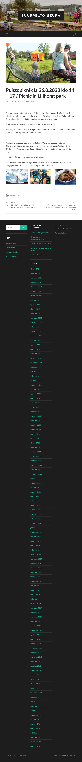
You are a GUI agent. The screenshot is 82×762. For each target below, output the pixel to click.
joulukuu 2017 (35, 666)
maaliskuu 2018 (36, 657)
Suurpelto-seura (41, 16)
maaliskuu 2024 (36, 371)
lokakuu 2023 (35, 389)
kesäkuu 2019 (35, 603)
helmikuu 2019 (35, 621)
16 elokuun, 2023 (13, 101)
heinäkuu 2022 (35, 447)
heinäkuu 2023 (35, 403)
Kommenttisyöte (12, 252)
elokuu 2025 (35, 309)
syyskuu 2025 (35, 304)
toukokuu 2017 (36, 693)
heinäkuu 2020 (35, 550)
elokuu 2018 (35, 639)
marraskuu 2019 (36, 581)
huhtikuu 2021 (35, 510)
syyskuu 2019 (35, 590)
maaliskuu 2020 (36, 568)
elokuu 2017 (35, 684)
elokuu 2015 (35, 746)
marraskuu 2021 (36, 483)
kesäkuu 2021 (35, 505)
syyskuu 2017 (35, 679)
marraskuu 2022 (36, 429)
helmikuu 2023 (35, 420)
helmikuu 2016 (35, 737)
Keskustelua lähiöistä (38, 255)
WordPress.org (11, 256)
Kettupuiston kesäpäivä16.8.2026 (37, 238)
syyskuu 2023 (35, 394)
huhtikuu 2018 (35, 653)
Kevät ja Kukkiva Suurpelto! (40, 244)
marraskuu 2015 (36, 742)
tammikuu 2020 (36, 577)
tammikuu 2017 (36, 710)
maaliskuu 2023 (36, 416)
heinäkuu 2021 (35, 501)
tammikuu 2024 (36, 380)
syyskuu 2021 (35, 492)
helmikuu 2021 (35, 519)
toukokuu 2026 (36, 278)
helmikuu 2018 (35, 661)
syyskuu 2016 (35, 724)
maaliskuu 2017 (36, 702)
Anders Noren (65, 755)
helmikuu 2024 (35, 376)
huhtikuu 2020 (35, 563)
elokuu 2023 (35, 398)
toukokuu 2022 (36, 456)
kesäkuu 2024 (35, 358)
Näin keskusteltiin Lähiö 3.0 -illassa (41, 249)
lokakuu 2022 (35, 434)
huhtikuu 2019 (35, 612)
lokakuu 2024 (35, 340)
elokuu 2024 (35, 349)
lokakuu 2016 (35, 719)
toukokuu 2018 (36, 648)
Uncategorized (15, 196)
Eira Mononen (29, 101)
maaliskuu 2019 (36, 617)
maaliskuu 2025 (36, 322)
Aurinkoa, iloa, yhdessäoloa (40, 233)
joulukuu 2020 (35, 528)
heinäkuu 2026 (35, 273)
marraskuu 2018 (36, 630)
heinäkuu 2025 (35, 313)
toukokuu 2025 (36, 318)
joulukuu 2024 (35, 331)
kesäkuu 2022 (35, 452)
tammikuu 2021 (36, 523)
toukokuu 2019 (36, 608)
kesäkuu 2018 (35, 644)
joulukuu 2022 (35, 425)
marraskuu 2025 (36, 296)
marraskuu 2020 (36, 532)
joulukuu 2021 (35, 478)
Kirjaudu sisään (11, 243)
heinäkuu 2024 (35, 354)
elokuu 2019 (35, 594)
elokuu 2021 (35, 496)
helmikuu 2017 (35, 706)
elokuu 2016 (35, 728)
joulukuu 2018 (35, 626)
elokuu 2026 (35, 269)
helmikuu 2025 (35, 327)
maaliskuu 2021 (36, 514)
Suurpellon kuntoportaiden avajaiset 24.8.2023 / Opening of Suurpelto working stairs (59, 206)
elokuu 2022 (35, 443)
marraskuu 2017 (36, 670)
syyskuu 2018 (35, 635)
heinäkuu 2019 (35, 599)
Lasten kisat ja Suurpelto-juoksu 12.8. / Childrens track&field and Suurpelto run (21, 205)
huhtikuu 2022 (35, 461)
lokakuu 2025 (35, 300)
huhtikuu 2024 (35, 367)
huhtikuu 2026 (35, 282)
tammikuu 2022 (36, 474)
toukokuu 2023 (36, 407)
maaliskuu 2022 (36, 465)
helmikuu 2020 (35, 572)
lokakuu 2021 (35, 487)
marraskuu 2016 (36, 715)
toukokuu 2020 (36, 559)
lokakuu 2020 (35, 537)
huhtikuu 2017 (35, 697)
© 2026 (9, 755)
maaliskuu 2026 (36, 287)
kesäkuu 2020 (35, 554)
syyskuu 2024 (35, 345)
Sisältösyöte (10, 248)
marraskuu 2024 (36, 336)
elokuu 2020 (35, 545)
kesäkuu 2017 (35, 688)
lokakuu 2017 (35, 675)
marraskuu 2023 (36, 385)
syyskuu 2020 (35, 541)
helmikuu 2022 (35, 470)
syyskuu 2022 (35, 438)
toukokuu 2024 (36, 363)
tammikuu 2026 (36, 291)
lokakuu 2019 (35, 586)
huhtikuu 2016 (35, 733)
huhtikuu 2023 (35, 412)
